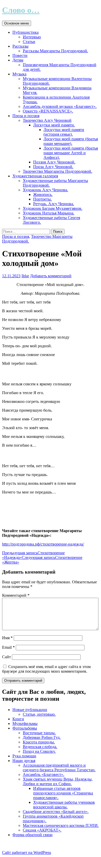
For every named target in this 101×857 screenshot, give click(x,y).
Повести (19, 55)
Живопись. (43, 194)
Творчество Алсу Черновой (47, 120)
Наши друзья (23, 760)
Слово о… (21, 10)
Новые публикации (29, 709)
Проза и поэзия (25, 116)
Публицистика (25, 32)
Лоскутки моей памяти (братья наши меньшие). (71, 141)
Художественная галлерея (35, 176)
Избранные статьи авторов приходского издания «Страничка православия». (63, 793)
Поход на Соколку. (39, 751)
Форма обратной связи (32, 835)
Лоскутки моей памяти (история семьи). (64, 131)
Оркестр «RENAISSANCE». (48, 111)
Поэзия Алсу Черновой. (54, 162)
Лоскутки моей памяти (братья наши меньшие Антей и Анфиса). (71, 153)
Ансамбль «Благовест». (43, 774)
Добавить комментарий (50, 276)
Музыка (19, 74)
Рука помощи (24, 756)
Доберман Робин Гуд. (42, 737)
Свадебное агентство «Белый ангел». (56, 811)
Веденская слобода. (40, 747)
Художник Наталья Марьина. (48, 213)
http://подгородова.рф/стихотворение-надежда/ (43, 544)
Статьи (29, 41)
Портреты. (42, 199)
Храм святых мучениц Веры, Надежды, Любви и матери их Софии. (58, 781)
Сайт (6, 657)
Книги (18, 719)
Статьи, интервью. (39, 714)
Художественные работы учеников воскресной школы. (64, 804)
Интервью (32, 37)
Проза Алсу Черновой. (53, 167)
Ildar (25, 276)
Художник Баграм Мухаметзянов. (52, 208)
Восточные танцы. (39, 733)
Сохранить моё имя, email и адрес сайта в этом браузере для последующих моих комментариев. (46, 668)
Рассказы (20, 46)
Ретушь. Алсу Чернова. (53, 204)
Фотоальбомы (24, 728)
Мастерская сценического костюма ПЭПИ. (61, 825)
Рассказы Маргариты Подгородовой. (55, 51)
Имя (7, 638)
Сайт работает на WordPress (26, 852)
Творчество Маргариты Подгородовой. (57, 171)
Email (8, 647)
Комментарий (16, 595)
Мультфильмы (25, 723)
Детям (17, 60)
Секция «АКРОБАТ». (42, 830)
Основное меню (16, 23)
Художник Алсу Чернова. (45, 190)
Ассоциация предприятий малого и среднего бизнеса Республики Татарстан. (59, 767)
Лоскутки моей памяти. (54, 125)
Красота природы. (39, 742)
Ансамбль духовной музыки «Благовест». (60, 106)
